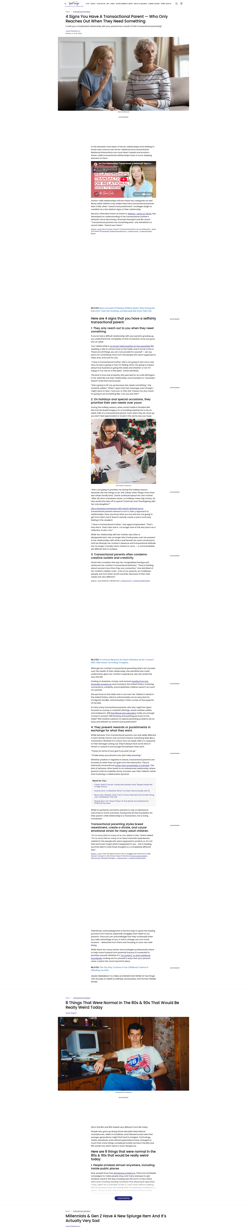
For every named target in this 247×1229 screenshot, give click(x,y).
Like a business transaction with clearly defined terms (117, 508)
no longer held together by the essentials (130, 346)
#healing (111, 858)
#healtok (104, 858)
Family (112, 4)
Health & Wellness (140, 4)
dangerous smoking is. (125, 1173)
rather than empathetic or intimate (132, 765)
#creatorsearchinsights (138, 856)
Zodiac (93, 4)
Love (87, 4)
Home (68, 12)
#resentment (96, 858)
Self (108, 4)
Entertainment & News (124, 4)
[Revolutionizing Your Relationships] (74, 3)
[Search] (176, 3)
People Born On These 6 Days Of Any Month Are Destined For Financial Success (121, 802)
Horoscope (101, 4)
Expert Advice (166, 4)
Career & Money (154, 4)
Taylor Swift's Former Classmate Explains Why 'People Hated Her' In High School (123, 786)
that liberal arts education (123, 713)
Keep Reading (123, 1198)
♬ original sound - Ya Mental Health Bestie (134, 581)
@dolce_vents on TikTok (139, 213)
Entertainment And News (81, 12)
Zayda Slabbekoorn (73, 31)
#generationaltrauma (118, 231)
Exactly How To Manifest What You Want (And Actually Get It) (122, 791)
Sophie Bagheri (71, 1013)
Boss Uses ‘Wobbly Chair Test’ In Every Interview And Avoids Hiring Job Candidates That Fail (124, 796)
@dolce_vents (96, 229)
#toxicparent (105, 231)
